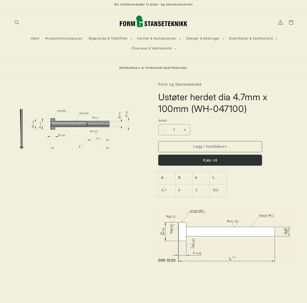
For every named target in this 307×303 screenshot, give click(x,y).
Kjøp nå (210, 160)
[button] (17, 22)
